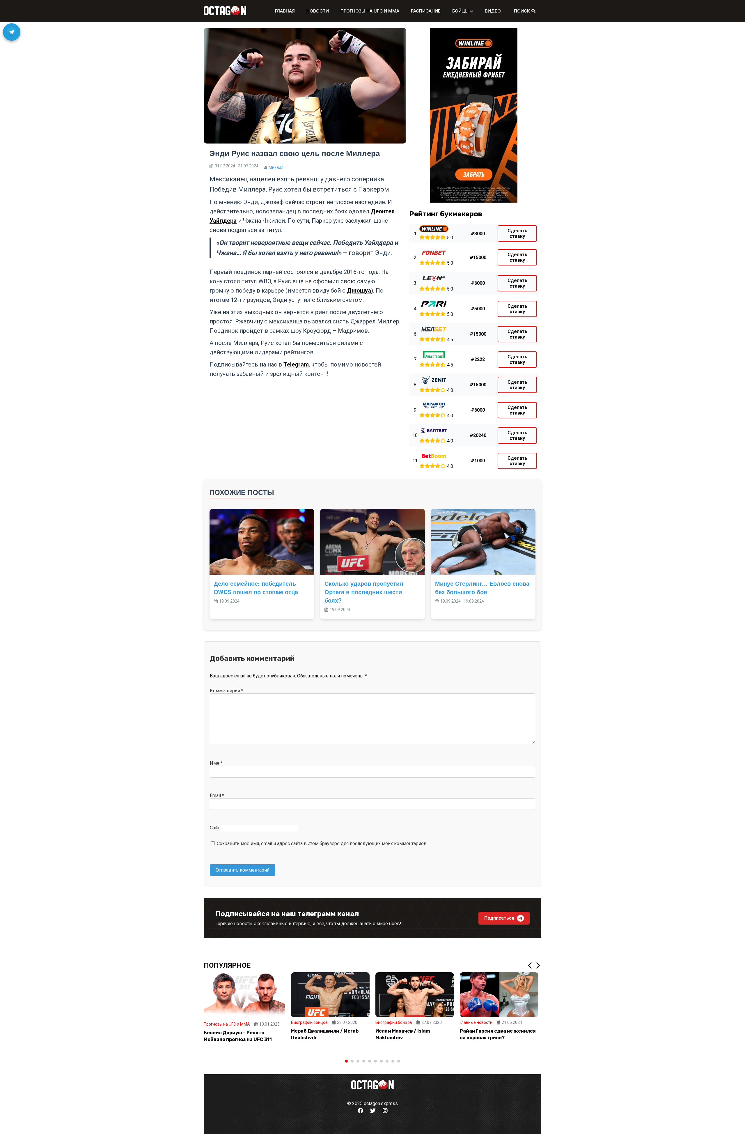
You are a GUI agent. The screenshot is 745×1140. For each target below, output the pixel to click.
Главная (285, 11)
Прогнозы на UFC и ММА (369, 11)
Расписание (426, 11)
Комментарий (226, 690)
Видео (493, 11)
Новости (317, 11)
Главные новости (476, 1022)
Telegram (296, 364)
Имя (216, 763)
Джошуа (359, 290)
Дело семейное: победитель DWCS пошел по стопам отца (256, 587)
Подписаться (499, 918)
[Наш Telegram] (11, 32)
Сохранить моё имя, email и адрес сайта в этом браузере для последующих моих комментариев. (322, 843)
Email (217, 795)
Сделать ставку (517, 233)
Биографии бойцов (309, 1022)
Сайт (215, 828)
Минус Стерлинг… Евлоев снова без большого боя (482, 587)
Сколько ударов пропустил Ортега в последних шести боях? (363, 591)
